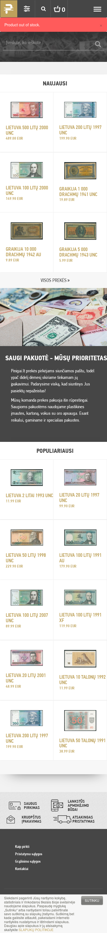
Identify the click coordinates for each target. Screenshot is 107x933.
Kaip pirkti (22, 846)
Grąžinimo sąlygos (28, 861)
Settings (27, 8)
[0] (53, 8)
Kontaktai (21, 868)
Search (43, 8)
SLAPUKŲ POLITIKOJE (36, 929)
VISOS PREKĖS (54, 280)
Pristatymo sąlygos (28, 854)
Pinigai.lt (8, 8)
